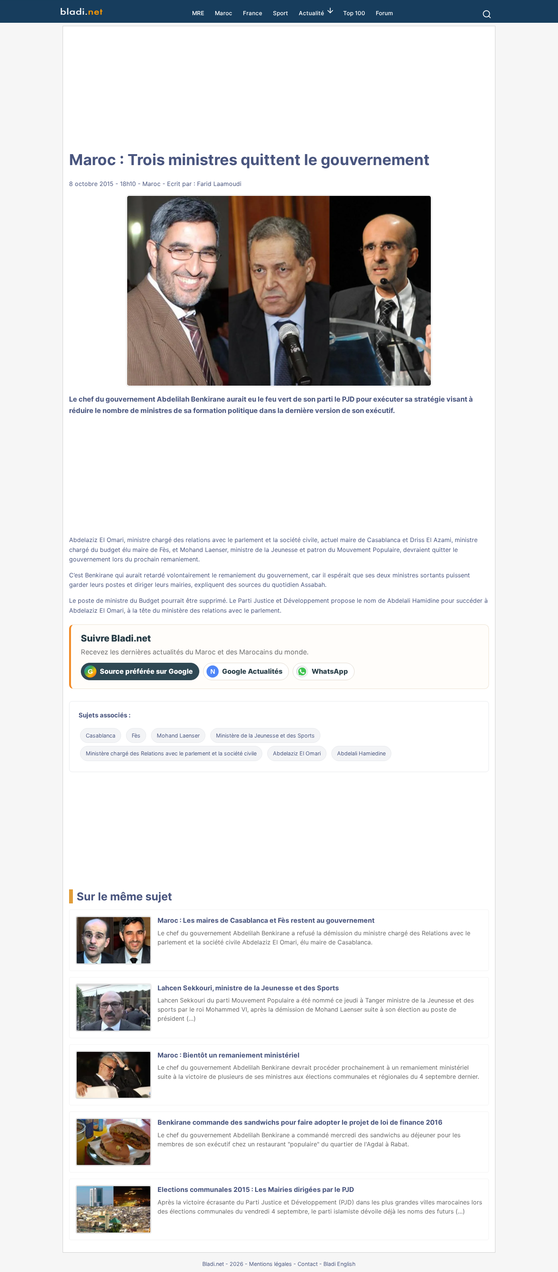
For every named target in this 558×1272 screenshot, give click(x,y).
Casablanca (100, 735)
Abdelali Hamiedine (361, 753)
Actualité (311, 13)
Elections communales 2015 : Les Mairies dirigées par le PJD (256, 1189)
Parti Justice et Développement (283, 600)
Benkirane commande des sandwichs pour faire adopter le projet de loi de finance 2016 (300, 1122)
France (252, 13)
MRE (198, 13)
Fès (136, 735)
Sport (280, 13)
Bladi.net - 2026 (222, 1264)
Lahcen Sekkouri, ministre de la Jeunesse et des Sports (248, 988)
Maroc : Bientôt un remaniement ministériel (228, 1055)
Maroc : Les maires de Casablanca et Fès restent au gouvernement (266, 920)
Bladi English (339, 1264)
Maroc (223, 13)
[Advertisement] (279, 87)
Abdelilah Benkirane (191, 399)
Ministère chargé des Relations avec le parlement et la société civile (171, 753)
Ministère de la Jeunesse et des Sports (265, 735)
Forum (384, 13)
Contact (308, 1264)
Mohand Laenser (203, 549)
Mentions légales (270, 1264)
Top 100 (354, 13)
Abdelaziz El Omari (96, 540)
